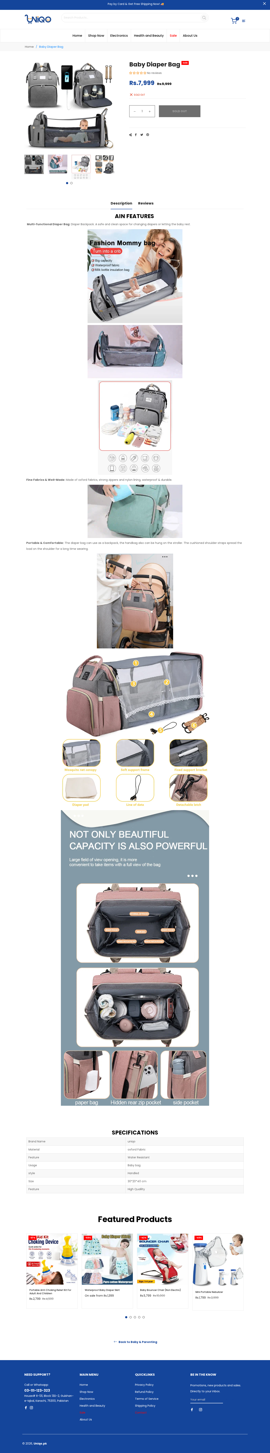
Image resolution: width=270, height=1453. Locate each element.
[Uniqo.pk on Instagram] (201, 1409)
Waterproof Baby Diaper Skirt (46, 1290)
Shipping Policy (145, 1406)
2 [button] (71, 183)
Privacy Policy (144, 1385)
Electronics (87, 1399)
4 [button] (139, 1317)
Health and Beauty (92, 1406)
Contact (141, 1413)
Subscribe (234, 1399)
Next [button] (111, 167)
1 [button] (67, 183)
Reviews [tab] (146, 203)
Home (29, 47)
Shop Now (86, 1392)
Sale (82, 1413)
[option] (52, 1275)
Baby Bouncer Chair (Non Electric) (105, 1290)
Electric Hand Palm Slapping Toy (214, 1290)
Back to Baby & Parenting (137, 1342)
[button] (137, 73)
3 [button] (135, 1317)
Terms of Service (147, 1399)
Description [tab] (121, 203)
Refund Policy (144, 1392)
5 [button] (144, 1317)
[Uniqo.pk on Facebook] (192, 1409)
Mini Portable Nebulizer (154, 1292)
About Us (86, 1419)
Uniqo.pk (40, 1444)
